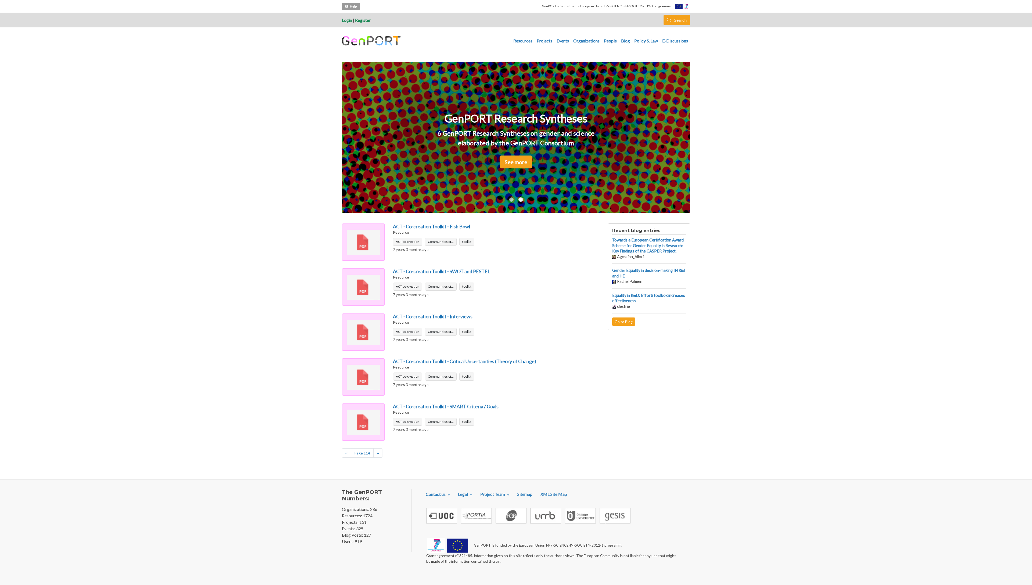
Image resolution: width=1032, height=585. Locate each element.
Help (353, 6)
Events (563, 40)
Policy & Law (646, 40)
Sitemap (524, 494)
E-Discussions (675, 40)
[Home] (372, 41)
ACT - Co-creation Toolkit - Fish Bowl (431, 226)
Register (363, 20)
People (610, 40)
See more (516, 162)
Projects (544, 40)
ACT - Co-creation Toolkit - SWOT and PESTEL (441, 271)
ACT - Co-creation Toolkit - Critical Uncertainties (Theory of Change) (464, 361)
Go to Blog (624, 321)
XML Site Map (553, 494)
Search (680, 20)
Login (347, 20)
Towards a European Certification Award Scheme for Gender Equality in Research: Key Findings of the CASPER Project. (648, 245)
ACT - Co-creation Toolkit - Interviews (432, 316)
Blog (625, 40)
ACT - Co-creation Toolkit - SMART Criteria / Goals (446, 406)
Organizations (586, 40)
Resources (522, 40)
